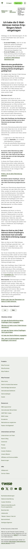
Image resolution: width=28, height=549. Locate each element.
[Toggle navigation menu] (24, 3)
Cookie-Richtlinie (6, 502)
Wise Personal (5, 365)
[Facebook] (2, 489)
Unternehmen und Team (8, 435)
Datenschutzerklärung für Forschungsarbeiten (8, 506)
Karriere (3, 448)
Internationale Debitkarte (8, 390)
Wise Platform (5, 371)
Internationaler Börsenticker (9, 410)
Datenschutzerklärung (7, 499)
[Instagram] (11, 489)
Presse (3, 445)
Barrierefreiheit (5, 519)
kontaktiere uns (9, 274)
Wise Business (5, 368)
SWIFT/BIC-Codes (6, 413)
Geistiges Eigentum (6, 522)
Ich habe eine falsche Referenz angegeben (14, 335)
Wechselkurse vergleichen (8, 422)
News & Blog (4, 438)
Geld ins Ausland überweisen (9, 384)
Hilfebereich (4, 470)
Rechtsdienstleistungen (7, 496)
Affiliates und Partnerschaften (9, 457)
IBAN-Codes (4, 416)
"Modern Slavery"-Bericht (8, 516)
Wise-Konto (4, 381)
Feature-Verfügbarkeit (7, 425)
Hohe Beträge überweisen (8, 387)
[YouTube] (15, 489)
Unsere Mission (5, 454)
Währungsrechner (6, 407)
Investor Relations (6, 451)
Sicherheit (4, 441)
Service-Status (5, 473)
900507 (16, 535)
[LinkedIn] (20, 489)
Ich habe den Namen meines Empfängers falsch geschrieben (13, 331)
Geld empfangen (5, 394)
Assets (3, 397)
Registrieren (18, 3)
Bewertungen (5, 460)
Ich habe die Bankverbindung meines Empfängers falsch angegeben (12, 321)
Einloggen (9, 3)
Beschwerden (5, 510)
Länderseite (4, 513)
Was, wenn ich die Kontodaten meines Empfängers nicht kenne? (12, 339)
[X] (7, 489)
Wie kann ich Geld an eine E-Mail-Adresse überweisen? (13, 326)
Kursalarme (4, 419)
